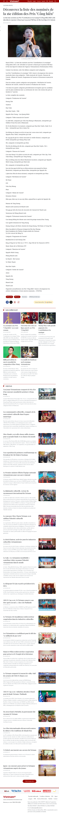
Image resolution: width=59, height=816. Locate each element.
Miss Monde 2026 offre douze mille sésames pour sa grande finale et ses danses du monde (19, 435)
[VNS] (9, 791)
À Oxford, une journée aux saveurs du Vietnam (19, 750)
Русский (51, 1)
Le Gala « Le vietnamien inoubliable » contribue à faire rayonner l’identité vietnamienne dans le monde (16, 560)
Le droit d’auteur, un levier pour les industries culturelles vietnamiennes (19, 540)
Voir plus (9, 386)
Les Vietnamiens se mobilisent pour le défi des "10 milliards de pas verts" (19, 634)
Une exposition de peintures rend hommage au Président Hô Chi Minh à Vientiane (20, 453)
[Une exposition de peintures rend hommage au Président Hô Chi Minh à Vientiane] (47, 457)
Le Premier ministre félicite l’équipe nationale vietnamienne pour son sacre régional (19, 473)
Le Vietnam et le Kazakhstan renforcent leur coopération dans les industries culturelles (18, 618)
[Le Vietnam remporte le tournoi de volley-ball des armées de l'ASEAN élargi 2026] (47, 678)
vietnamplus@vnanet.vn (36, 807)
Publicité (50, 798)
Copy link (18, 302)
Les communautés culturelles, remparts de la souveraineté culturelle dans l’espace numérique (19, 414)
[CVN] (19, 791)
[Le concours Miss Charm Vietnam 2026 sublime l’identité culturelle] (47, 520)
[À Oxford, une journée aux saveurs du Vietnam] (47, 754)
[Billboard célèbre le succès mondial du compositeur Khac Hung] (12, 352)
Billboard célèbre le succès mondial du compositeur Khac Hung (11, 362)
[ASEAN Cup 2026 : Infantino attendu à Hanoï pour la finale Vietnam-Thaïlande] (47, 696)
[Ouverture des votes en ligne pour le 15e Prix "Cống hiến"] (29, 318)
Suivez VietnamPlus (39, 302)
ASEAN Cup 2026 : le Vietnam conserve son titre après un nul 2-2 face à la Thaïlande (18, 601)
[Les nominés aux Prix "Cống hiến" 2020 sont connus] (12, 318)
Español (43, 1)
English (34, 1)
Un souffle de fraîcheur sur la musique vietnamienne (28, 362)
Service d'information (42, 798)
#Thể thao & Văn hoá (34, 296)
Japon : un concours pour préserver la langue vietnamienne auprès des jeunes (19, 767)
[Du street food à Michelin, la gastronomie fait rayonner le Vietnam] (47, 716)
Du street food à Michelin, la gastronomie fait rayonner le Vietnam (19, 713)
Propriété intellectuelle (33, 796)
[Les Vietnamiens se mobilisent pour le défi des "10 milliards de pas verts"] (47, 638)
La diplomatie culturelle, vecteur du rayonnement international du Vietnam (17, 492)
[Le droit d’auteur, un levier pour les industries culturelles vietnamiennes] (47, 544)
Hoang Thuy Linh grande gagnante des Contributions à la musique (47, 328)
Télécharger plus (29, 781)
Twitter (11, 302)
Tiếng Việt (29, 1)
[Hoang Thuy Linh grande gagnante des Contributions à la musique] (47, 318)
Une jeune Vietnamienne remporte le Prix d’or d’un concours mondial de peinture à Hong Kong (19, 391)
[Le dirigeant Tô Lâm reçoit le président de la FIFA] (47, 588)
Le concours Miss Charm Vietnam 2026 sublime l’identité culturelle (17, 517)
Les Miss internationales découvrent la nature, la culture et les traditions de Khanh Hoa (19, 729)
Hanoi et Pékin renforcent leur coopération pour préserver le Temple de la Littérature (18, 653)
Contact (55, 798)
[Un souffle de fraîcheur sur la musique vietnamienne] (29, 352)
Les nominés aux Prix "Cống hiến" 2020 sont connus (10, 327)
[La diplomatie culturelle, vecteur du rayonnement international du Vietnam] (47, 495)
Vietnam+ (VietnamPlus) (14, 1)
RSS (52, 796)
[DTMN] (29, 791)
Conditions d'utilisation (45, 796)
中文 (47, 1)
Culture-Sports (8, 5)
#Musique (17, 296)
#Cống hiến (9, 296)
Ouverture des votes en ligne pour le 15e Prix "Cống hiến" (28, 327)
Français (39, 1)
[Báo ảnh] (39, 791)
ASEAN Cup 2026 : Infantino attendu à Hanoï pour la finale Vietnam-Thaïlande (19, 693)
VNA (35, 798)
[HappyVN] (49, 791)
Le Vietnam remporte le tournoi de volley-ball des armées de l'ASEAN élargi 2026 (19, 674)
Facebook (7, 302)
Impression (14, 302)
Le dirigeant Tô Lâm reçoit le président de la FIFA (19, 585)
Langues (30, 798)
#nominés (24, 296)
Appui (56, 796)
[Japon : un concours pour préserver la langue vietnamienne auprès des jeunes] (47, 770)
